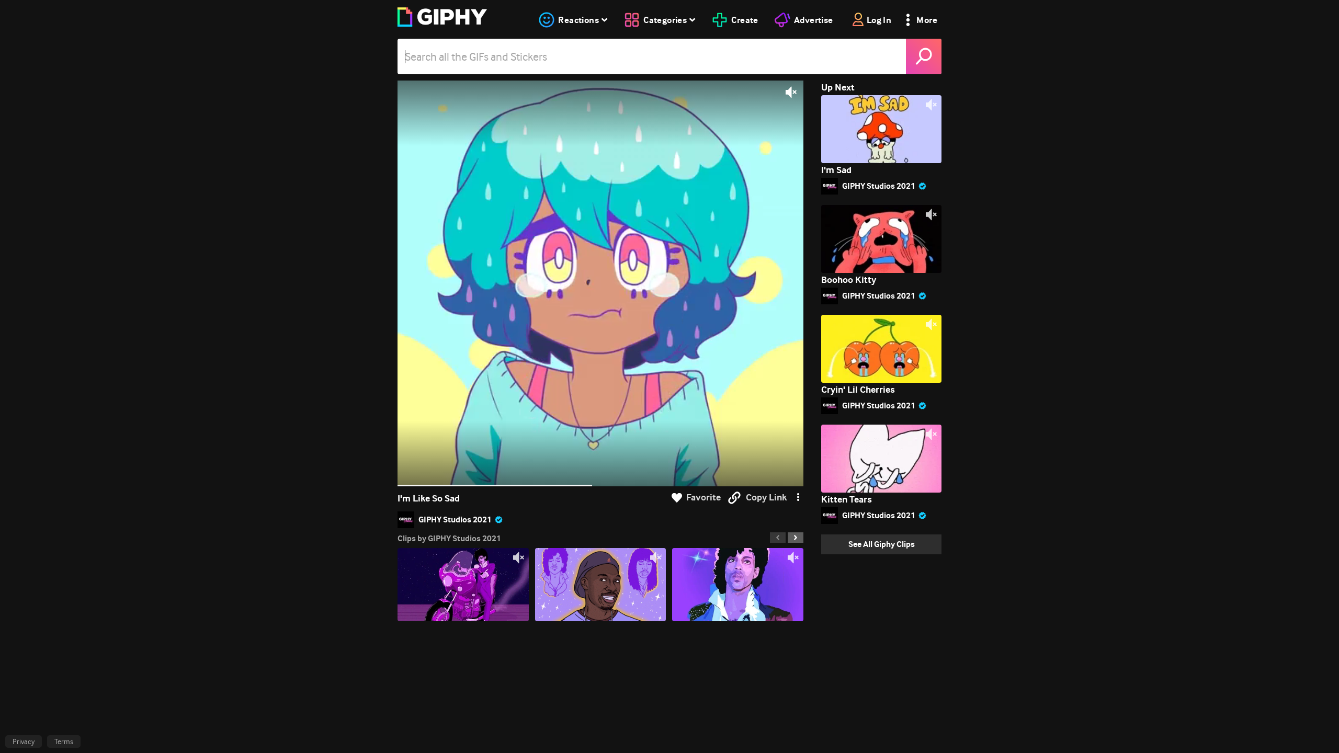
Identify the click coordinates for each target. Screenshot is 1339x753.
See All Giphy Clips (881, 544)
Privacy (24, 741)
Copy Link (766, 497)
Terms (63, 741)
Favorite (703, 497)
